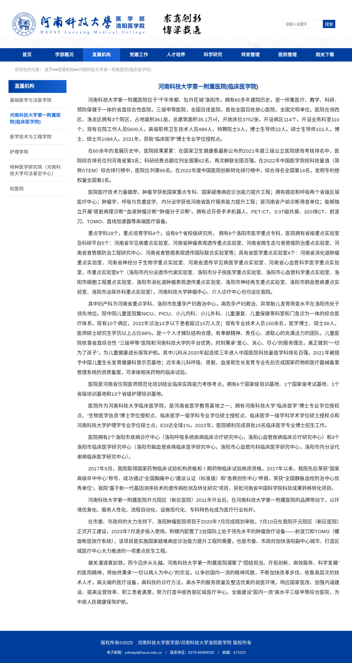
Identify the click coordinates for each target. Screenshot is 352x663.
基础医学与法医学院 (31, 100)
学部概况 (64, 54)
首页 (27, 54)
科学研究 (213, 54)
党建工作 (139, 54)
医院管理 (287, 54)
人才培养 (176, 54)
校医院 (17, 188)
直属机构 (101, 54)
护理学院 (19, 151)
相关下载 (325, 54)
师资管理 (250, 54)
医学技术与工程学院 (31, 136)
